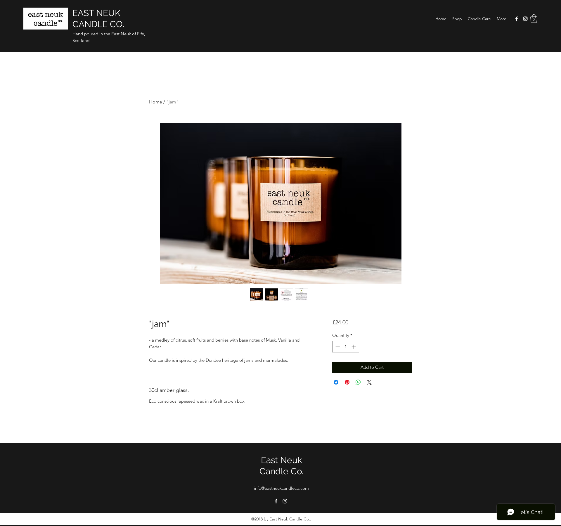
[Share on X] (369, 382)
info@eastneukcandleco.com (281, 488)
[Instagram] (525, 19)
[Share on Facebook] (336, 382)
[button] (457, 18)
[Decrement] (337, 346)
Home (155, 102)
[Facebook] (517, 19)
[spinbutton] (345, 346)
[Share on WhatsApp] (358, 382)
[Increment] (354, 346)
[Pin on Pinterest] (347, 382)
